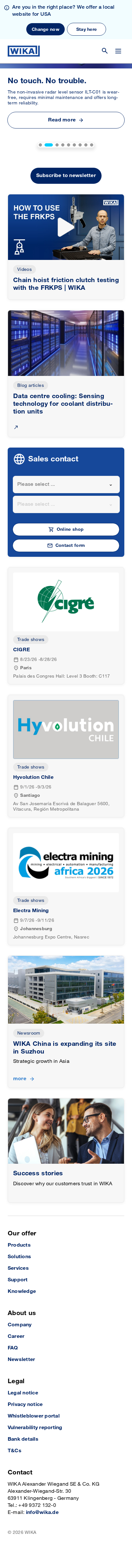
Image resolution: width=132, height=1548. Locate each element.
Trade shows (30, 639)
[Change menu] (118, 51)
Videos (24, 269)
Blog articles (30, 385)
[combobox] (66, 484)
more (19, 1079)
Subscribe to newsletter (66, 176)
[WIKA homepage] (24, 51)
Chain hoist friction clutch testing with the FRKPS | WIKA (66, 284)
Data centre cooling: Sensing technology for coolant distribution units (63, 403)
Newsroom (28, 1033)
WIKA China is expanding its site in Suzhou (64, 1047)
